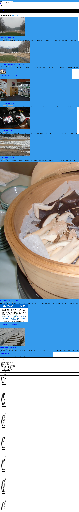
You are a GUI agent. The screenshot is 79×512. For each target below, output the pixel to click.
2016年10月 (4, 434)
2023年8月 (3, 379)
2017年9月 (3, 424)
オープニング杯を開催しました (7, 367)
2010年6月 (3, 506)
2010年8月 (3, 504)
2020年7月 (3, 401)
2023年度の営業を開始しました (7, 369)
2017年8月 (3, 425)
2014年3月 (3, 463)
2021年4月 (3, 396)
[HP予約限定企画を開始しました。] (12, 345)
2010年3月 (3, 509)
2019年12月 (4, 406)
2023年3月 (3, 383)
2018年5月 (3, 418)
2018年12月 (4, 413)
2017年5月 (3, 428)
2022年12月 (4, 384)
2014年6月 (3, 460)
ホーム (3, 10)
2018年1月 (3, 421)
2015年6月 (3, 449)
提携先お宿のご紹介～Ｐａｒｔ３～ (9, 75)
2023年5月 (3, 381)
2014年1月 (3, 465)
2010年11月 (4, 501)
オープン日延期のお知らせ (7, 157)
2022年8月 (3, 385)
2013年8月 (3, 470)
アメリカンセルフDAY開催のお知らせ (8, 366)
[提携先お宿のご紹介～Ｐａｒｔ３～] (3, 73)
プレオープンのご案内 (6, 370)
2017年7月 (3, 426)
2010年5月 (3, 507)
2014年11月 (4, 455)
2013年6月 (3, 472)
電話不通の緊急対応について (7, 363)
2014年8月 (3, 458)
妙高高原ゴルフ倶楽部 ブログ (5, 2)
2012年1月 (3, 488)
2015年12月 (4, 444)
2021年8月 (3, 392)
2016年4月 (3, 440)
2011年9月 (3, 492)
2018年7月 (3, 416)
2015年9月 (3, 446)
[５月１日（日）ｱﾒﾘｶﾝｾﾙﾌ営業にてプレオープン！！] (15, 62)
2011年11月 (4, 490)
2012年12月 (4, 477)
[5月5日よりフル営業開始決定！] (12, 35)
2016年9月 (3, 435)
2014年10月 (4, 456)
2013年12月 (4, 466)
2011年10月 (4, 491)
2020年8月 (3, 400)
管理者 (4, 355)
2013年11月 (4, 467)
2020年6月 (3, 402)
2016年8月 (3, 436)
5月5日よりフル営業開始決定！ (8, 37)
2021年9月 (3, 391)
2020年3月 (3, 405)
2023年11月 (4, 377)
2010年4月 (3, 508)
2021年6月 (3, 394)
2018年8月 (3, 415)
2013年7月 (3, 471)
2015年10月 (4, 445)
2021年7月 (3, 393)
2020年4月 (3, 404)
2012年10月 (4, 479)
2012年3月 (3, 486)
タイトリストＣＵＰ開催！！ (7, 130)
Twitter (4, 3)
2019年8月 (3, 407)
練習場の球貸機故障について (7, 364)
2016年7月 (3, 437)
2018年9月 (3, 414)
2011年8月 (3, 493)
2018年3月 (3, 420)
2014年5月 (3, 461)
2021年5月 (3, 395)
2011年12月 (4, 489)
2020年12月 (4, 398)
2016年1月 (3, 443)
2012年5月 (3, 484)
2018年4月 (3, 419)
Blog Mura (3, 12)
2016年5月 (3, 439)
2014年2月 (3, 464)
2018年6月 (3, 417)
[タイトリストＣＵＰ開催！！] (15, 128)
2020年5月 (3, 403)
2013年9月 (3, 469)
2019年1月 (3, 412)
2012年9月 (3, 480)
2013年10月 (4, 468)
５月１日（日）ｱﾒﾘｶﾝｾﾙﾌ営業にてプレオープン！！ (13, 64)
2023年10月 (4, 378)
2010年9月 (3, 503)
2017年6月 (3, 427)
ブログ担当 (4, 39)
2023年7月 (3, 380)
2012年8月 (3, 481)
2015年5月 (3, 450)
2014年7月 (3, 459)
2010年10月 (4, 502)
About (3, 11)
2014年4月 (3, 462)
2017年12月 (4, 422)
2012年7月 (3, 482)
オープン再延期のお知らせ (7, 103)
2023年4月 (3, 382)
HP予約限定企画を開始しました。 (9, 347)
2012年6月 (3, 483)
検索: (1, 1)
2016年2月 (3, 442)
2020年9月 (3, 399)
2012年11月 (4, 478)
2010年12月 (4, 500)
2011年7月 (3, 494)
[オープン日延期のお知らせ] (15, 155)
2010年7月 (3, 505)
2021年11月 (4, 390)
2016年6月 (3, 438)
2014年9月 (3, 457)
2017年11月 (4, 423)
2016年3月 (3, 441)
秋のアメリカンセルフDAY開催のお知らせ (9, 365)
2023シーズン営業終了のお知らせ (7, 362)
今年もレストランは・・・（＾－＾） (9, 300)
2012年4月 (3, 485)
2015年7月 (3, 448)
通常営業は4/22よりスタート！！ (7, 371)
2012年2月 (3, 487)
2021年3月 (3, 397)
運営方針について (4, 353)
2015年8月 (3, 447)
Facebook (1, 3)
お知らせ (3, 359)
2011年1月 (3, 499)
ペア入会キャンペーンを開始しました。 (10, 324)
